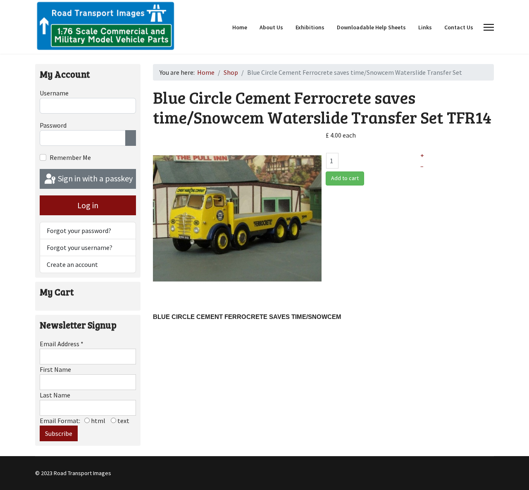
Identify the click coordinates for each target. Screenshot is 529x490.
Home (239, 27)
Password (53, 125)
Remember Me (70, 157)
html (97, 420)
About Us (271, 27)
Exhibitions (309, 27)
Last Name (55, 395)
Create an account (72, 264)
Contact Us (458, 27)
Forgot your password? (79, 230)
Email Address (61, 344)
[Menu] (489, 27)
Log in (87, 205)
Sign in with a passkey (94, 178)
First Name (55, 369)
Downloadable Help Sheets (371, 27)
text (122, 420)
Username (54, 93)
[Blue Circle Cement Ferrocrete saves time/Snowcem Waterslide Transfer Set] (237, 218)
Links (425, 27)
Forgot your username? (79, 247)
